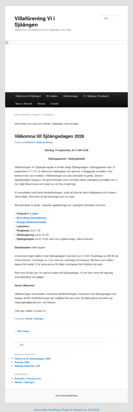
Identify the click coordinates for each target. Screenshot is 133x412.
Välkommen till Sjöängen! (28, 96)
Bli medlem (52, 96)
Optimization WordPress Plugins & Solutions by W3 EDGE (66, 409)
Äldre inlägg (22, 331)
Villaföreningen (70, 96)
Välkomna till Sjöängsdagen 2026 (49, 136)
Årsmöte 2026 (22, 362)
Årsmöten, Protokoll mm (28, 378)
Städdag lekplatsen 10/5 (27, 365)
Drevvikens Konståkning (31, 218)
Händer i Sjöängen (35, 318)
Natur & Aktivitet (23, 103)
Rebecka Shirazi (45, 142)
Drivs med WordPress (66, 395)
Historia (41, 103)
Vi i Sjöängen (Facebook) (96, 96)
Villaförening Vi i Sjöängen (35, 21)
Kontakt (54, 103)
